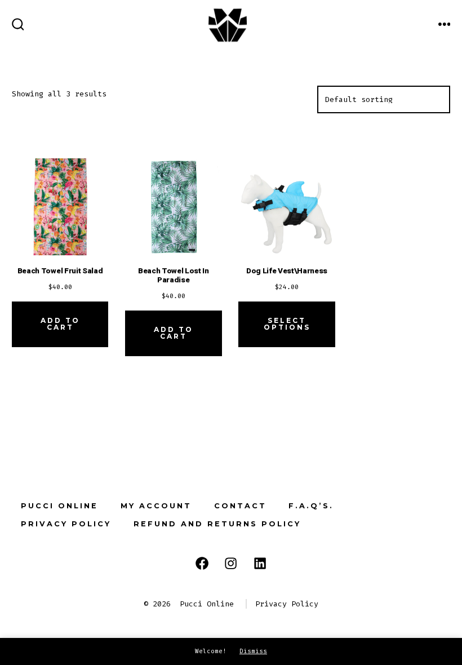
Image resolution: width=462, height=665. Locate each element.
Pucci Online (59, 506)
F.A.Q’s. (311, 506)
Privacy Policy (66, 524)
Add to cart (60, 323)
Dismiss (253, 651)
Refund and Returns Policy (217, 524)
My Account (156, 506)
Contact (240, 506)
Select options (287, 323)
